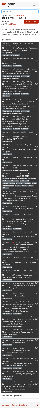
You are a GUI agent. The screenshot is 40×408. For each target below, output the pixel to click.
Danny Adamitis (28, 157)
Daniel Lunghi (28, 191)
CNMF (18, 82)
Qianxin (19, 242)
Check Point (17, 232)
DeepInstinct (17, 43)
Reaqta (15, 348)
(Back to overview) (18, 15)
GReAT (28, 174)
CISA (14, 82)
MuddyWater (12, 24)
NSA (34, 82)
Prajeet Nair (30, 69)
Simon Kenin (16, 46)
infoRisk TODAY (18, 69)
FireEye (15, 302)
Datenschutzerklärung (19, 405)
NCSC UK (28, 82)
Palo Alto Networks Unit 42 (23, 58)
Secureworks (17, 166)
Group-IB (16, 206)
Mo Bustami (30, 283)
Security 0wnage (18, 283)
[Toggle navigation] (34, 5)
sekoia (22, 294)
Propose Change (31, 22)
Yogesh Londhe (28, 304)
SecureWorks (27, 166)
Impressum (5, 405)
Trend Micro (17, 191)
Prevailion (16, 157)
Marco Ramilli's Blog (20, 145)
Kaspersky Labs (18, 174)
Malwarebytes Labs (30, 382)
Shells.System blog (20, 132)
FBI (23, 82)
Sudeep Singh (16, 304)
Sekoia (15, 294)
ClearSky (16, 214)
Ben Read (23, 302)
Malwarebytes (17, 382)
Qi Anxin (27, 242)
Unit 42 (5, 61)
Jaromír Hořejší (8, 194)
